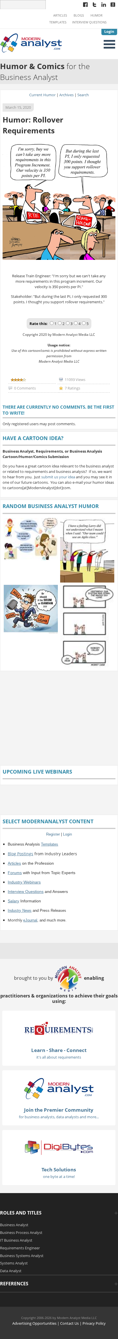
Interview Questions (89, 22)
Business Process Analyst (21, 1232)
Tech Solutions (59, 1169)
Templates (57, 22)
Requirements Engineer (20, 1247)
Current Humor (42, 94)
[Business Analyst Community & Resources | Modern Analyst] (31, 42)
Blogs (79, 15)
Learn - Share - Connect (58, 1050)
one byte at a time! (59, 1176)
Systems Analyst (14, 1263)
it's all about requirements (58, 1057)
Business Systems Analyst (22, 1255)
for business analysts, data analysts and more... (59, 1116)
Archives (66, 94)
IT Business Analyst (16, 1240)
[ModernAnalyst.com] (59, 1088)
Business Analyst (14, 1224)
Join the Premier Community (58, 1110)
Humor (97, 15)
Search (83, 94)
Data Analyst (10, 1270)
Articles (60, 15)
